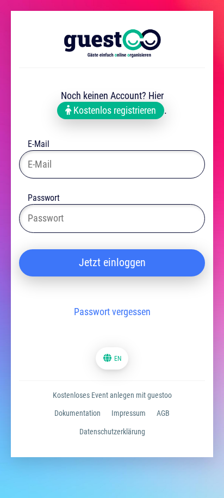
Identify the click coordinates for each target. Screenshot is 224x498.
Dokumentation (77, 413)
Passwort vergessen (112, 311)
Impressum (128, 413)
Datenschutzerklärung (112, 431)
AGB (163, 413)
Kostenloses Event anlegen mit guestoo (112, 395)
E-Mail (38, 145)
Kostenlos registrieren (113, 110)
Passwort (44, 199)
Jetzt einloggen (112, 262)
